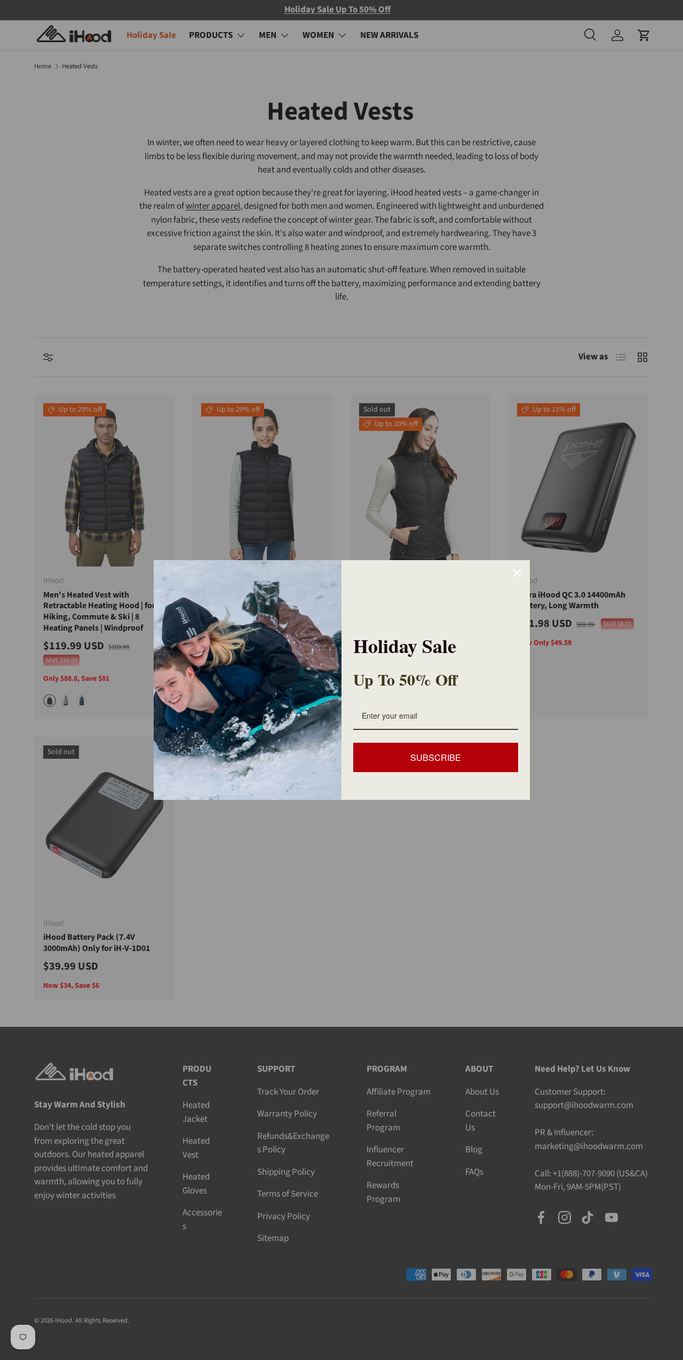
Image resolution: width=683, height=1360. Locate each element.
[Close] (517, 573)
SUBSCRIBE (435, 757)
